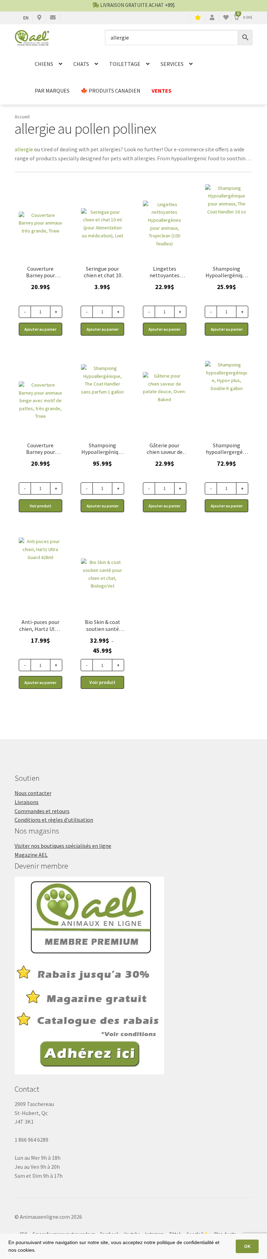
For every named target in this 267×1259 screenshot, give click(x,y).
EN (26, 18)
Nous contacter (33, 792)
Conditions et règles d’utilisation (54, 819)
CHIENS (44, 63)
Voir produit (40, 505)
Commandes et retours (42, 811)
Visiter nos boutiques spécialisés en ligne (63, 845)
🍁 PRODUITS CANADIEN (110, 90)
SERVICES (172, 63)
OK (247, 1246)
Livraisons (27, 802)
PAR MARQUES (52, 90)
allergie (24, 149)
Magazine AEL (31, 854)
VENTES (161, 90)
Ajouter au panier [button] (40, 329)
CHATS (81, 63)
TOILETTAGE (124, 63)
